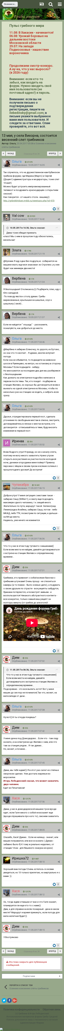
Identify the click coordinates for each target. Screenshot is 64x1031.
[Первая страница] (3, 153)
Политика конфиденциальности (21, 1009)
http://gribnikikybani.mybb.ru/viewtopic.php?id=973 (28, 200)
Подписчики (29, 976)
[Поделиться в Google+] (14, 1000)
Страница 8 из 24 (32, 154)
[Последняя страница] (60, 153)
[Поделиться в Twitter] (4, 1000)
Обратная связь (52, 1009)
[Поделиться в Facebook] (9, 1000)
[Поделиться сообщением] (59, 165)
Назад (11, 153)
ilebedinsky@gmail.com (26, 113)
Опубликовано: (28, 165)
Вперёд (52, 153)
